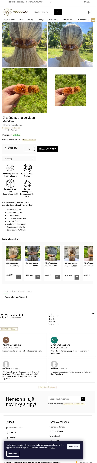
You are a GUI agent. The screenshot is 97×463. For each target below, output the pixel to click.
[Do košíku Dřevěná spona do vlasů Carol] (57, 277)
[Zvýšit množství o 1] (34, 147)
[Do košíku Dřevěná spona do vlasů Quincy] (18, 277)
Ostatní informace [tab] (25, 291)
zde (53, 447)
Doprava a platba (36, 2)
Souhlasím (73, 446)
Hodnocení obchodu (16, 2)
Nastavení (12, 454)
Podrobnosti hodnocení (11, 128)
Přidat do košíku (47, 149)
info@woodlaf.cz (15, 427)
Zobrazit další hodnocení (47, 387)
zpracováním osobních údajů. (74, 404)
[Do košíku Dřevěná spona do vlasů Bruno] (77, 277)
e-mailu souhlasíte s (66, 404)
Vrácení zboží (55, 436)
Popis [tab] (6, 291)
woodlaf (12, 437)
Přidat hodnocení (8, 329)
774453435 (13, 432)
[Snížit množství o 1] (34, 150)
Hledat (58, 12)
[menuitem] (9, 20)
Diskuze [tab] (13, 291)
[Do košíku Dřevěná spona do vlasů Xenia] (37, 277)
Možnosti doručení (29, 140)
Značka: (10, 130)
